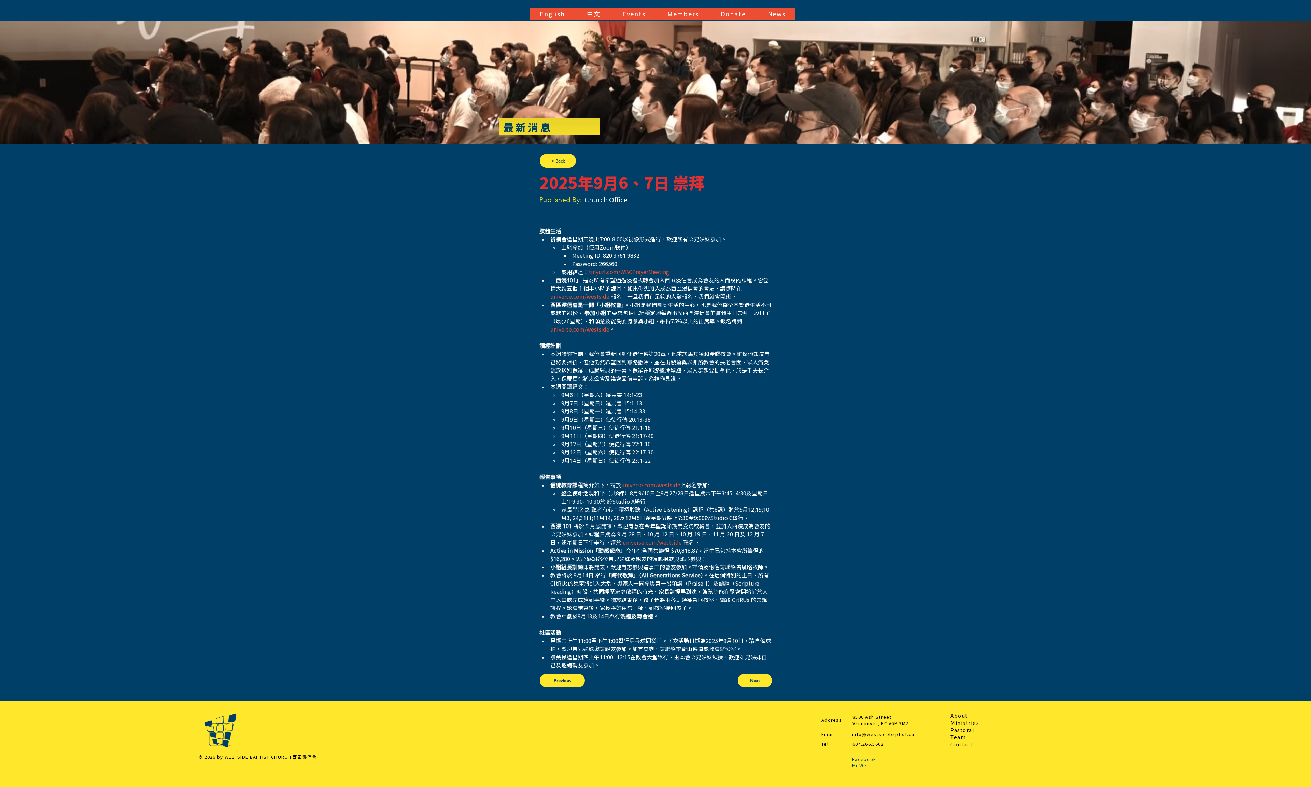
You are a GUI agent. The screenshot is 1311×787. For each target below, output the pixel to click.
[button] (552, 14)
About (959, 715)
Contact (961, 744)
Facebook (864, 759)
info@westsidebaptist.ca (883, 734)
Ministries (964, 723)
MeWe (859, 765)
